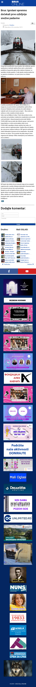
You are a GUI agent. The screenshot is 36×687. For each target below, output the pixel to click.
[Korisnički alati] (33, 23)
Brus (3, 201)
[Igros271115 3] (11, 172)
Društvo (12, 25)
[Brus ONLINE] (18, 3)
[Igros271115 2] (11, 149)
